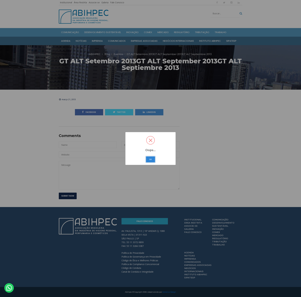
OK (150, 159)
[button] (9, 288)
